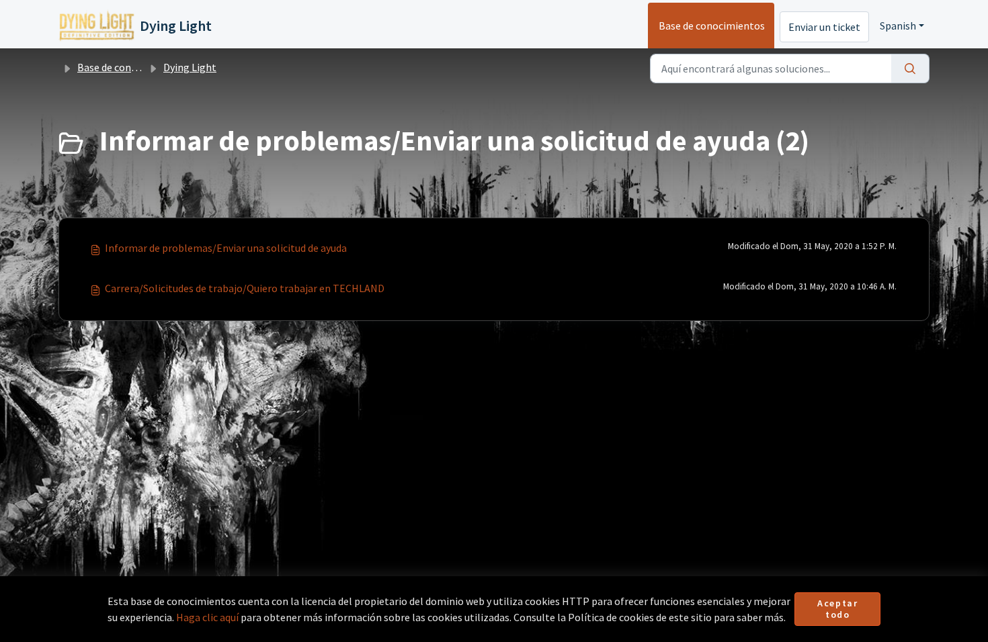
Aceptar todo (837, 609)
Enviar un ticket (824, 27)
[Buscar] (910, 68)
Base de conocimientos (712, 25)
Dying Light (189, 67)
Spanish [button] (898, 25)
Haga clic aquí (207, 617)
